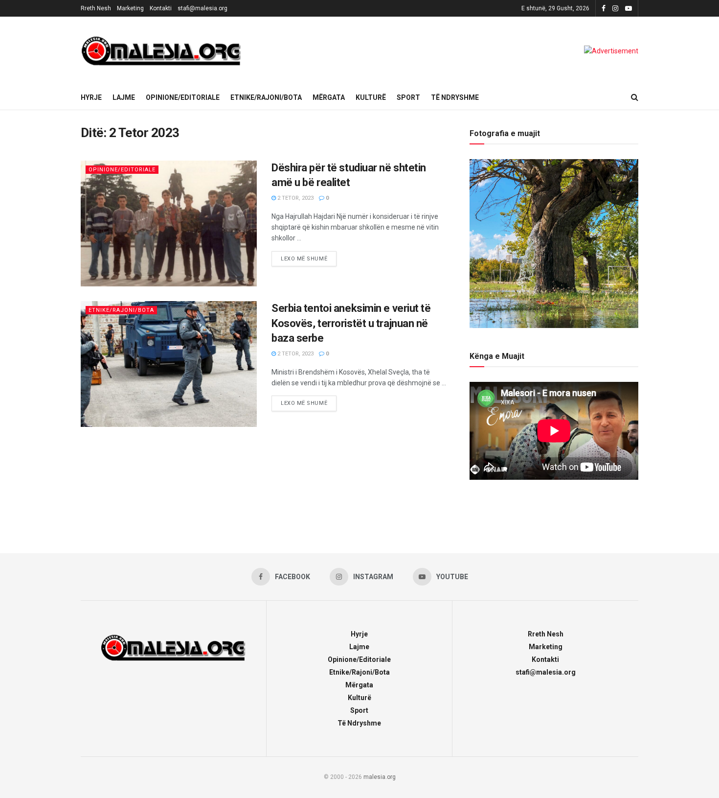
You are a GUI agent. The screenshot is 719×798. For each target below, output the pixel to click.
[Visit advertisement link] (611, 51)
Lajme (123, 97)
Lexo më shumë (309, 256)
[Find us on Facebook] (604, 8)
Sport (408, 97)
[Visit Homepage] (161, 50)
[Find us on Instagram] (615, 8)
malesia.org (379, 777)
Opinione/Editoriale (183, 97)
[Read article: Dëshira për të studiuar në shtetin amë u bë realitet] (169, 223)
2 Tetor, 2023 (295, 198)
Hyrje (91, 97)
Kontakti (161, 8)
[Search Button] (634, 97)
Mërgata (329, 97)
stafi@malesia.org (202, 8)
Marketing (130, 8)
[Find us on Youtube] (628, 8)
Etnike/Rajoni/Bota (266, 97)
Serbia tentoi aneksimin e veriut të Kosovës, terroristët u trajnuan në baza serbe (351, 323)
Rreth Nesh (96, 8)
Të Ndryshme (455, 97)
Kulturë (371, 97)
